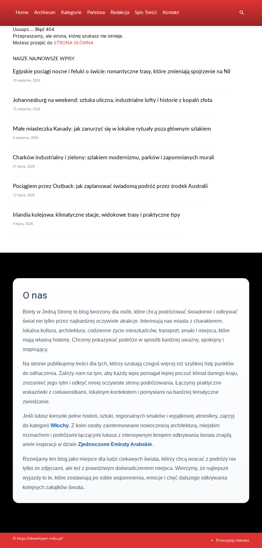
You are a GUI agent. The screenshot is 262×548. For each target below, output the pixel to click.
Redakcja (120, 12)
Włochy (59, 425)
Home (22, 12)
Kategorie (71, 12)
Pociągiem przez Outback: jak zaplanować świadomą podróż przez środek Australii (110, 186)
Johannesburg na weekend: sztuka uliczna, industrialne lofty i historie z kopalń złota (112, 100)
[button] (241, 13)
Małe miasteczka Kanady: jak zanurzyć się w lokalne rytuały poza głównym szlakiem (112, 129)
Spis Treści (146, 12)
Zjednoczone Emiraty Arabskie (115, 444)
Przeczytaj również (232, 540)
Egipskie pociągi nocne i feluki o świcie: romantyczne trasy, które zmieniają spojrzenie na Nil (121, 71)
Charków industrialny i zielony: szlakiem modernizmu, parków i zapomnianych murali (113, 157)
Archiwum (44, 12)
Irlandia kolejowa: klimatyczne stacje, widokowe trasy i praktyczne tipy (96, 215)
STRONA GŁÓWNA (73, 42)
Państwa (96, 12)
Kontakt (171, 12)
